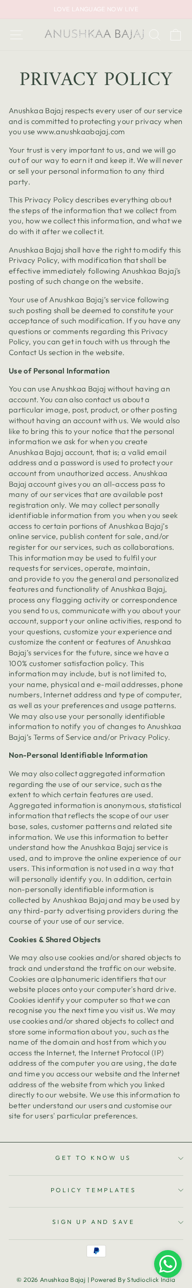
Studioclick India (151, 1279)
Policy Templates (94, 1190)
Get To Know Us (93, 1157)
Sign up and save (93, 1221)
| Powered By (107, 1279)
